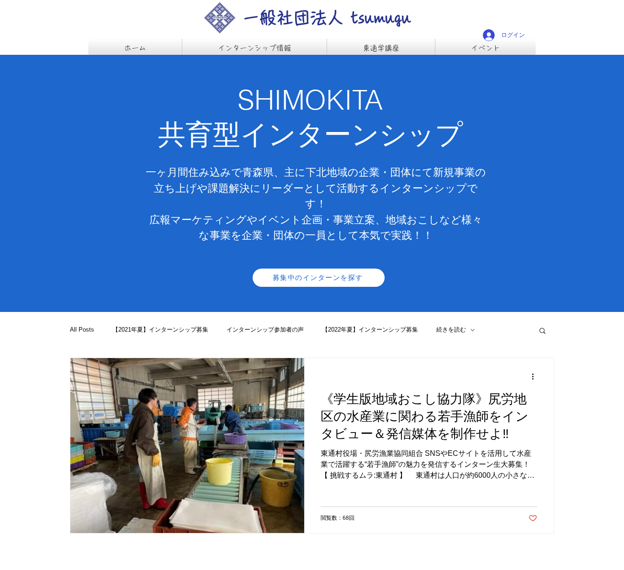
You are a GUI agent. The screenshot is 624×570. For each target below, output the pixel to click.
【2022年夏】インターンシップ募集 (370, 329)
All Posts (82, 329)
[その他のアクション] (535, 376)
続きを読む (451, 329)
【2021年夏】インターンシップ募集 (160, 329)
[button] (542, 331)
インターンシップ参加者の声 (265, 329)
